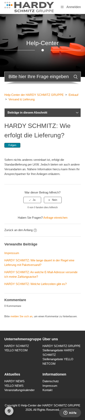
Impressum (11, 253)
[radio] (32, 200)
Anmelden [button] (73, 7)
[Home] (29, 6)
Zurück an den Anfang (18, 230)
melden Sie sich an (21, 316)
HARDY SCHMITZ (16, 346)
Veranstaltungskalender (19, 390)
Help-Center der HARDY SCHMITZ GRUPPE (34, 94)
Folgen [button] (12, 145)
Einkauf (73, 94)
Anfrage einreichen (55, 217)
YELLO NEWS (14, 385)
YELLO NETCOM (16, 350)
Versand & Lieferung (21, 99)
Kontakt (47, 390)
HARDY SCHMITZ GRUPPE (61, 346)
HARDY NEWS (14, 381)
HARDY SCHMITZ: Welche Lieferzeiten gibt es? (35, 284)
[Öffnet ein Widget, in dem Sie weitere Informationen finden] (70, 413)
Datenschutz (50, 381)
